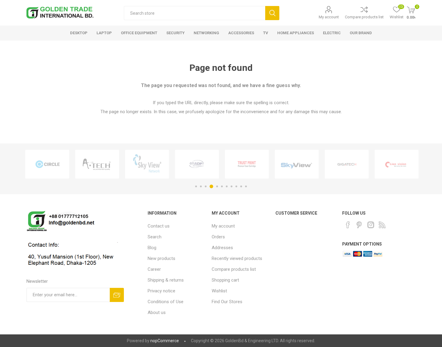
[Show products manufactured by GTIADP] (197, 164)
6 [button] (222, 186)
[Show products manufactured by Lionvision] (397, 164)
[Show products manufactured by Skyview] (297, 164)
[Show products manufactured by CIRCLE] (47, 164)
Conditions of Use (165, 301)
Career (154, 269)
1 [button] (196, 186)
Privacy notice (161, 291)
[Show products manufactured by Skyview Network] (147, 164)
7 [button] (227, 186)
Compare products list (364, 17)
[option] (47, 164)
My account (329, 17)
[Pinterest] (359, 225)
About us (157, 312)
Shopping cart (225, 280)
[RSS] (382, 225)
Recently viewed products (237, 258)
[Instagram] (371, 225)
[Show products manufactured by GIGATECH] (347, 164)
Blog (152, 247)
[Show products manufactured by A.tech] (97, 164)
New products (161, 258)
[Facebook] (348, 225)
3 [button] (206, 186)
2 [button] (201, 186)
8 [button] (231, 186)
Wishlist (219, 291)
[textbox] (194, 13)
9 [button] (236, 186)
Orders (218, 237)
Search (272, 13)
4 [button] (211, 186)
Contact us (159, 226)
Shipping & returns (166, 280)
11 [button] (246, 186)
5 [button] (217, 186)
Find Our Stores (227, 301)
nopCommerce (164, 340)
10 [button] (241, 186)
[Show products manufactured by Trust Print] (247, 164)
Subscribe (117, 295)
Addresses (222, 247)
